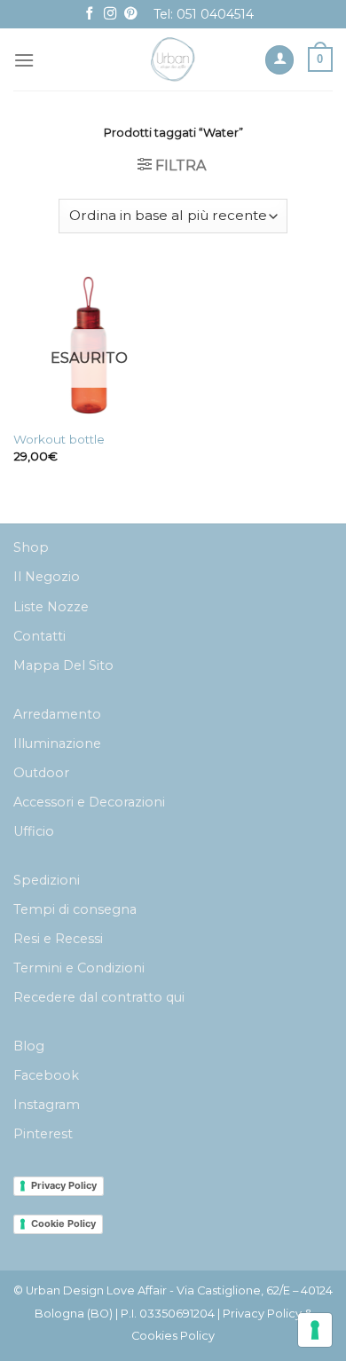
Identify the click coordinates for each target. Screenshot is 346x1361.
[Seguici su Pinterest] (130, 14)
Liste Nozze (51, 607)
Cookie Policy (63, 1223)
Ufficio (33, 831)
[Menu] (24, 60)
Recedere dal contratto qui (99, 997)
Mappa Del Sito (63, 665)
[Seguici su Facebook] (89, 14)
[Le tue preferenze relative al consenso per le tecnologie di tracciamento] (315, 1330)
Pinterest (43, 1134)
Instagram (46, 1105)
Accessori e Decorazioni (89, 802)
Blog (28, 1046)
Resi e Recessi (58, 939)
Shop (31, 547)
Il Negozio (46, 577)
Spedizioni (46, 880)
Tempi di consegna (75, 909)
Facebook (46, 1075)
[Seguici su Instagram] (110, 14)
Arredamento (57, 714)
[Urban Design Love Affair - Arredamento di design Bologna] (173, 59)
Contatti (39, 636)
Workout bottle (59, 439)
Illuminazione (57, 743)
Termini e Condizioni (79, 968)
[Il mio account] (279, 60)
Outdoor (41, 773)
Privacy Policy (64, 1185)
